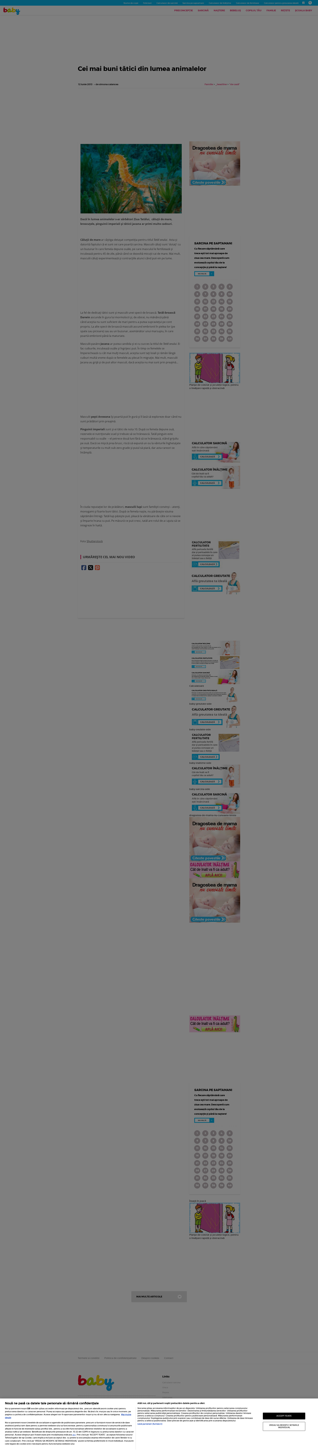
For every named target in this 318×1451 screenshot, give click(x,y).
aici (74, 1434)
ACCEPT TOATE (284, 1416)
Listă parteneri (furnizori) (149, 1424)
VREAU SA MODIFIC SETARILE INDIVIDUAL (284, 1426)
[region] (159, 1424)
